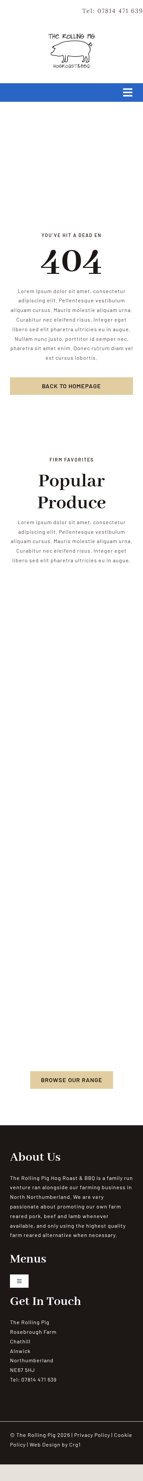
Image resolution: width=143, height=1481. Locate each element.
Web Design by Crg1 (55, 1444)
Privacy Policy (92, 1435)
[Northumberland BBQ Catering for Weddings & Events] (71, 35)
